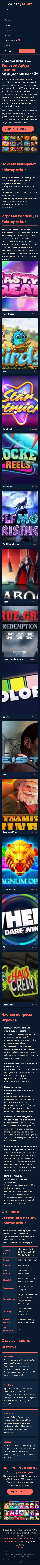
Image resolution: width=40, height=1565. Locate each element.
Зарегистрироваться (27, 51)
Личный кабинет (11, 51)
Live (6, 10)
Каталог (8, 20)
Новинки (8, 30)
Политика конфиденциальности (19, 1538)
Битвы (7, 15)
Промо (7, 46)
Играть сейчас (20, 1491)
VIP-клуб (8, 25)
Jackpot (7, 35)
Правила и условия (14, 1541)
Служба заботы (12, 40)
